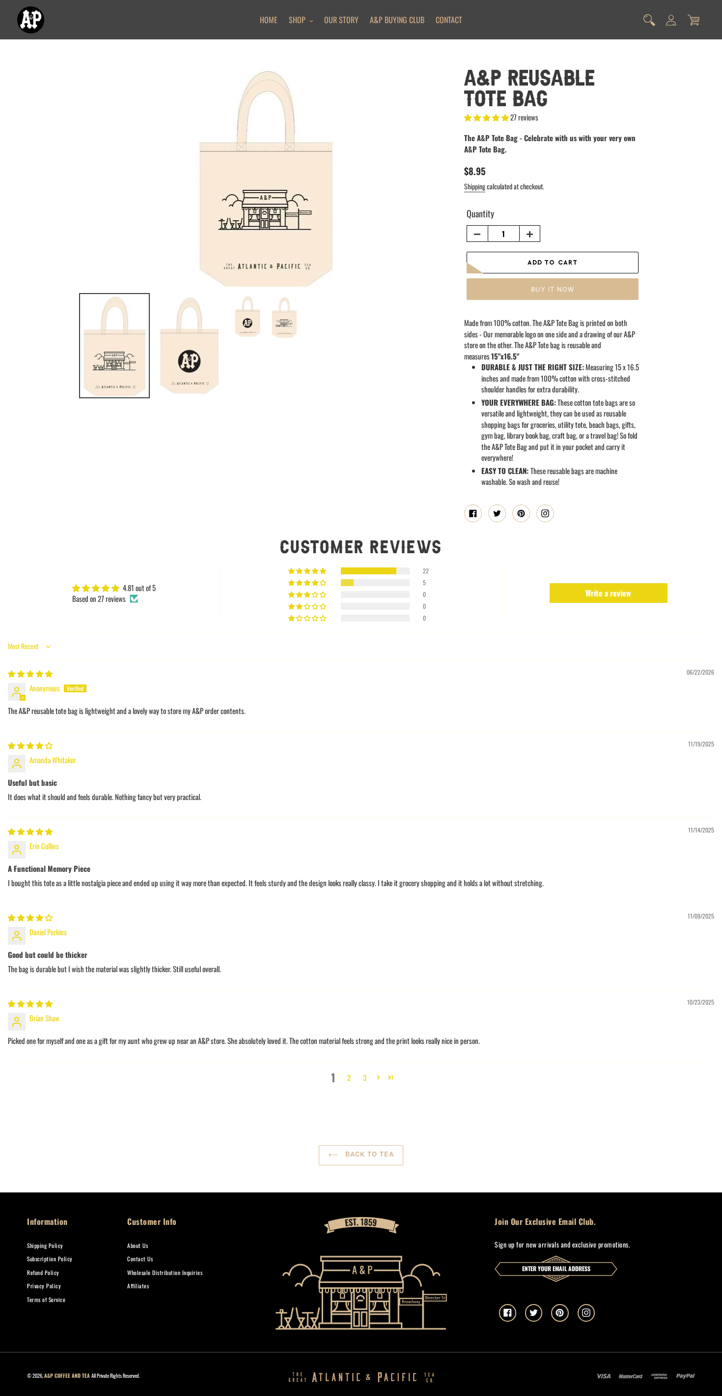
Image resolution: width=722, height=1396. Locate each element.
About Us (137, 1245)
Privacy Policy (44, 1285)
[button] (487, 117)
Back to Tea (368, 1155)
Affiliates (138, 1285)
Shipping (474, 186)
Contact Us (140, 1258)
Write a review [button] (608, 593)
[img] (30, 673)
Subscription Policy (50, 1258)
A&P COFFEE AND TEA (67, 1375)
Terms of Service (46, 1299)
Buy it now (552, 289)
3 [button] (364, 1077)
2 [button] (349, 1077)
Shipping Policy (45, 1245)
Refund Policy (43, 1272)
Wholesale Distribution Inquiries (164, 1272)
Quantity (480, 213)
